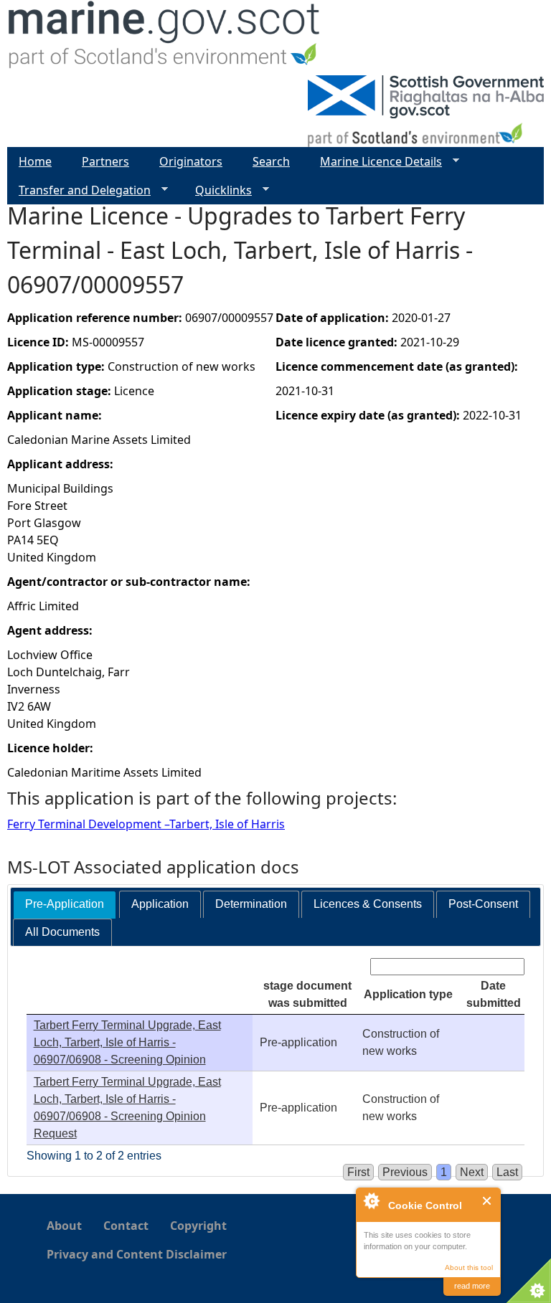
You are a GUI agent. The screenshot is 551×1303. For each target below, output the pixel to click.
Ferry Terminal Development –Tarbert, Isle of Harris (146, 824)
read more (472, 1285)
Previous (405, 1172)
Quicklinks (218, 190)
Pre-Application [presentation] (64, 904)
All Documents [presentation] (62, 932)
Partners (105, 161)
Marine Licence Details (375, 161)
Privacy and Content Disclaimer (137, 1254)
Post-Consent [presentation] (483, 904)
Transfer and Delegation (79, 190)
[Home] (164, 37)
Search (271, 161)
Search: (347, 966)
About (64, 1225)
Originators (190, 161)
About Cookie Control (371, 1200)
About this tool (469, 1267)
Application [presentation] (160, 904)
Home (35, 161)
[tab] (64, 905)
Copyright (198, 1225)
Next (472, 1172)
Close (487, 1200)
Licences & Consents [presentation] (368, 904)
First (358, 1172)
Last (507, 1172)
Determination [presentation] (251, 904)
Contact (126, 1225)
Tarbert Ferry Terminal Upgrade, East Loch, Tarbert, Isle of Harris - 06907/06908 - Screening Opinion (127, 1042)
